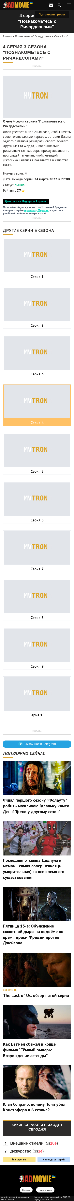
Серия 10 (37, 715)
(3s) (27, 1151)
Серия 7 (37, 569)
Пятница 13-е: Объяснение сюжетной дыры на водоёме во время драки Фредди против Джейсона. (33, 934)
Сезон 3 (58, 36)
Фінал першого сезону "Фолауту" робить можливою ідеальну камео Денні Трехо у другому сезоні (36, 805)
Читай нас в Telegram (40, 744)
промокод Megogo (36, 210)
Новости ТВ (10, 990)
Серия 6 (37, 520)
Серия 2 (37, 325)
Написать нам (45, 1190)
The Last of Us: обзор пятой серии (36, 995)
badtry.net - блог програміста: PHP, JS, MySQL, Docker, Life (53, 1198)
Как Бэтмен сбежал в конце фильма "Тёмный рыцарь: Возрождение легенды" (29, 1049)
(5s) (34, 1143)
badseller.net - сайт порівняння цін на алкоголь (14, 1198)
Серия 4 (37, 422)
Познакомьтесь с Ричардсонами (33, 36)
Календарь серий (54, 1159)
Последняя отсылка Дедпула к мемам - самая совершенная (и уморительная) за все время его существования (33, 868)
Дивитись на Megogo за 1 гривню (26, 201)
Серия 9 (37, 666)
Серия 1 (37, 276)
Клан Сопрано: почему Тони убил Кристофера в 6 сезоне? (34, 1107)
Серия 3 (37, 374)
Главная (7, 36)
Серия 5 (37, 471)
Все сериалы (19, 1159)
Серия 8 (37, 617)
